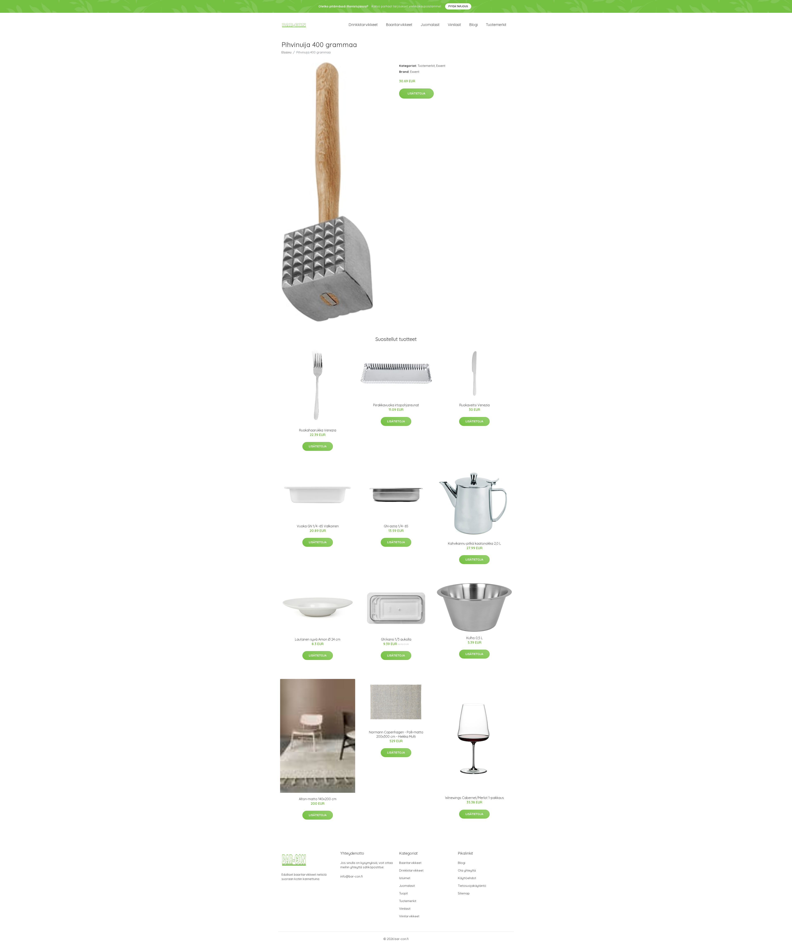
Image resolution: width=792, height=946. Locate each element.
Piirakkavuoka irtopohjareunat (396, 405)
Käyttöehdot (467, 878)
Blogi (473, 24)
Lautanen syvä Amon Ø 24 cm (317, 639)
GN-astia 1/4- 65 (396, 526)
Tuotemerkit (496, 24)
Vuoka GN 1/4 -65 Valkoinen (318, 526)
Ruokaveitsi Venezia (474, 405)
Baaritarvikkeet (399, 24)
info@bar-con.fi (351, 876)
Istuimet (404, 878)
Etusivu (286, 52)
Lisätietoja (416, 93)
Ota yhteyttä (467, 870)
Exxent (440, 66)
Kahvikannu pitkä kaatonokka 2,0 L (474, 543)
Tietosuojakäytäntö (472, 886)
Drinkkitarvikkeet (363, 24)
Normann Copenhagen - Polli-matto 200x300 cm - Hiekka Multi (396, 734)
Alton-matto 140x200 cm (317, 799)
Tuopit (403, 893)
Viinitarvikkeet (409, 916)
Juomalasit (430, 24)
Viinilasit (454, 24)
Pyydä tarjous (458, 6)
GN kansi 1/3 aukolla (396, 639)
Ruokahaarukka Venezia (317, 430)
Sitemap (464, 893)
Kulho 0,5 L (474, 638)
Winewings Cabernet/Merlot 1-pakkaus (474, 798)
